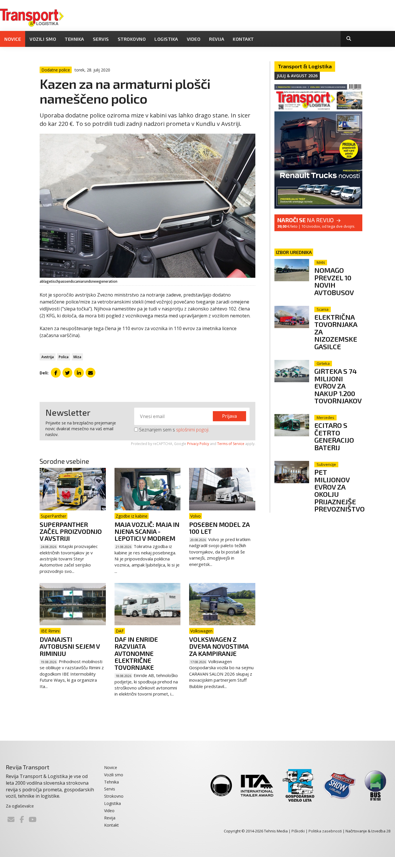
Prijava (229, 416)
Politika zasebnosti (325, 831)
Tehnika (74, 39)
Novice (12, 39)
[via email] (90, 373)
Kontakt (243, 39)
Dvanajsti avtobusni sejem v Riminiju (70, 646)
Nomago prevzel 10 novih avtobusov (334, 281)
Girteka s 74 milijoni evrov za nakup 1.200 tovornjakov (338, 386)
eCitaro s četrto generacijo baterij (334, 436)
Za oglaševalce (20, 806)
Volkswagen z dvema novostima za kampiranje (218, 646)
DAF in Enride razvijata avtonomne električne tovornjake (136, 653)
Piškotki (298, 831)
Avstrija (47, 356)
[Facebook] (21, 819)
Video (194, 39)
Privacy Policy (198, 443)
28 (388, 831)
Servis (101, 39)
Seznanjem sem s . (173, 429)
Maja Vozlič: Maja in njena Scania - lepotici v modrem (147, 531)
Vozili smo (42, 39)
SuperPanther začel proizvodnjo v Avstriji (71, 531)
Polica (64, 356)
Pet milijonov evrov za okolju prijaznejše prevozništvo (339, 490)
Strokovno (132, 39)
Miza (77, 356)
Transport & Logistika (305, 66)
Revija (216, 39)
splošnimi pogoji (192, 429)
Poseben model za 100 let (219, 528)
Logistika (166, 39)
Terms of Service (230, 443)
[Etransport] (32, 17)
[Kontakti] (11, 819)
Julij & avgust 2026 (297, 75)
